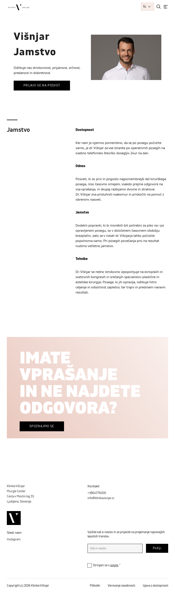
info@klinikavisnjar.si (101, 498)
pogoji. (114, 565)
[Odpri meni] (165, 6)
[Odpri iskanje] (158, 6)
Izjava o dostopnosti (155, 585)
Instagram (13, 539)
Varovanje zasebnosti (121, 585)
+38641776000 (97, 493)
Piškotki (95, 585)
